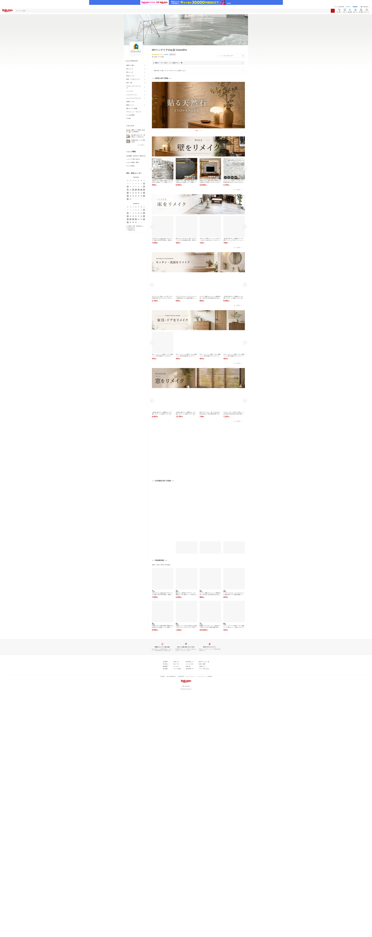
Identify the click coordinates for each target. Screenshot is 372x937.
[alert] (198, 63)
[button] (365, 7)
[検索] (333, 11)
